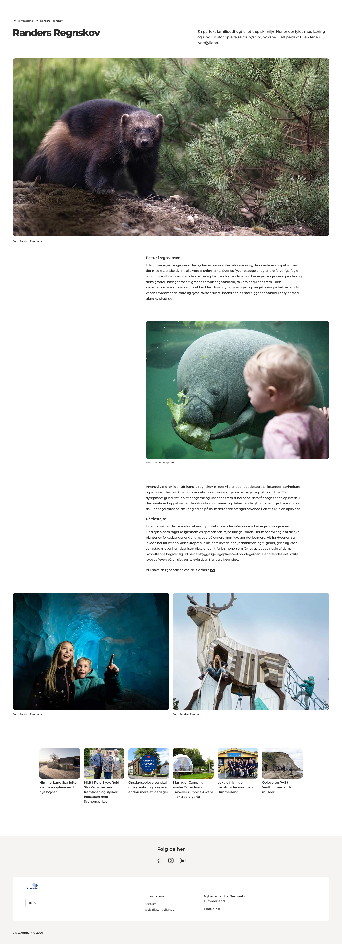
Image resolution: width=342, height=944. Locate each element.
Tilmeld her (212, 909)
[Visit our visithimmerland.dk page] (170, 860)
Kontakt (150, 904)
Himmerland (25, 20)
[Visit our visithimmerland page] (159, 860)
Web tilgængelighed (159, 909)
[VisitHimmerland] (31, 886)
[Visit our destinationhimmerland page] (182, 860)
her (212, 570)
